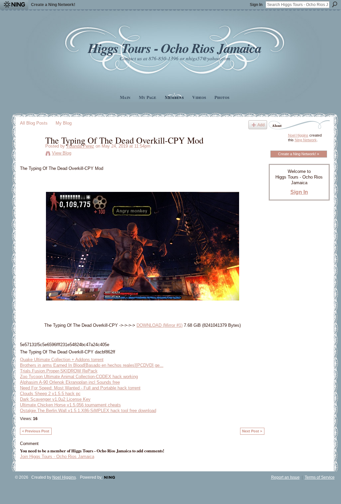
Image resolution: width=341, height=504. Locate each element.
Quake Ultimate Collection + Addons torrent (62, 359)
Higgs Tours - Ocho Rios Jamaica (174, 47)
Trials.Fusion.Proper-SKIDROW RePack (59, 370)
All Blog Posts (34, 123)
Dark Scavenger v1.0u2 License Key (55, 399)
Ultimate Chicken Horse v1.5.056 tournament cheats (70, 404)
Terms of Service (320, 477)
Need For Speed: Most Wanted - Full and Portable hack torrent (80, 387)
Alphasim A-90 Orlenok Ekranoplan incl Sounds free (70, 382)
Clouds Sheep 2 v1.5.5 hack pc (50, 393)
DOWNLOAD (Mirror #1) (159, 325)
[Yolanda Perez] (30, 154)
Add (261, 125)
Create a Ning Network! (53, 4)
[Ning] (14, 4)
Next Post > (252, 431)
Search (334, 4)
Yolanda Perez (80, 146)
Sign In (256, 4)
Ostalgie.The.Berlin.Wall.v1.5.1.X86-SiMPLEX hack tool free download (88, 410)
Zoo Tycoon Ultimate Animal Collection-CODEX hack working (79, 376)
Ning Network (306, 140)
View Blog (61, 153)
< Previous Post (35, 431)
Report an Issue (285, 477)
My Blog (64, 123)
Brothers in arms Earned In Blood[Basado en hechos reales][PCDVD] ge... (92, 365)
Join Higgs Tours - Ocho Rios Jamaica (57, 456)
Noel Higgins (298, 135)
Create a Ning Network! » (298, 154)
